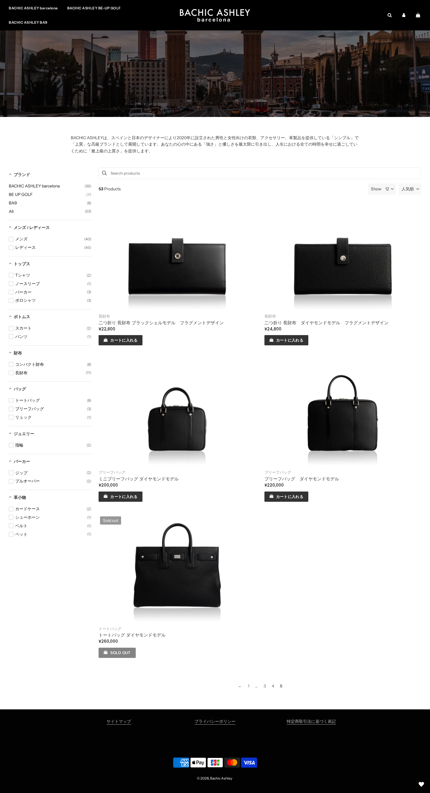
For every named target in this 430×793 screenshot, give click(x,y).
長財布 (104, 316)
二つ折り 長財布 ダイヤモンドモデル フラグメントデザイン (326, 323)
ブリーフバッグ (112, 472)
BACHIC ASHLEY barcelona (33, 8)
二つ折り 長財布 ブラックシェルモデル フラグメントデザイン (161, 323)
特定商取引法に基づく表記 (311, 721)
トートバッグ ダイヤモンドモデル (132, 635)
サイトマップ (118, 721)
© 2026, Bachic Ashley (214, 778)
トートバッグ (110, 629)
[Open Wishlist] (421, 784)
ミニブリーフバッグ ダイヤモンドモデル (139, 479)
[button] (410, 188)
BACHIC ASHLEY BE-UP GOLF (94, 8)
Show (376, 189)
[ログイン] (404, 15)
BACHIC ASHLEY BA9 (28, 22)
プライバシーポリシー (215, 721)
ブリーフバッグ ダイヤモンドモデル (301, 479)
